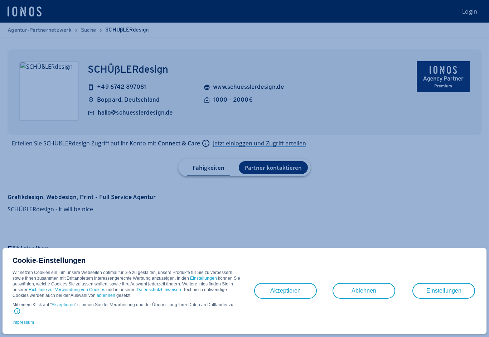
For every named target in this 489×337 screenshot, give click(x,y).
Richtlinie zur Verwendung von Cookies (67, 289)
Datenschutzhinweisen (159, 289)
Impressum (23, 322)
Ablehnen (364, 291)
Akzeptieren (63, 304)
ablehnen (106, 295)
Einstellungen (203, 278)
